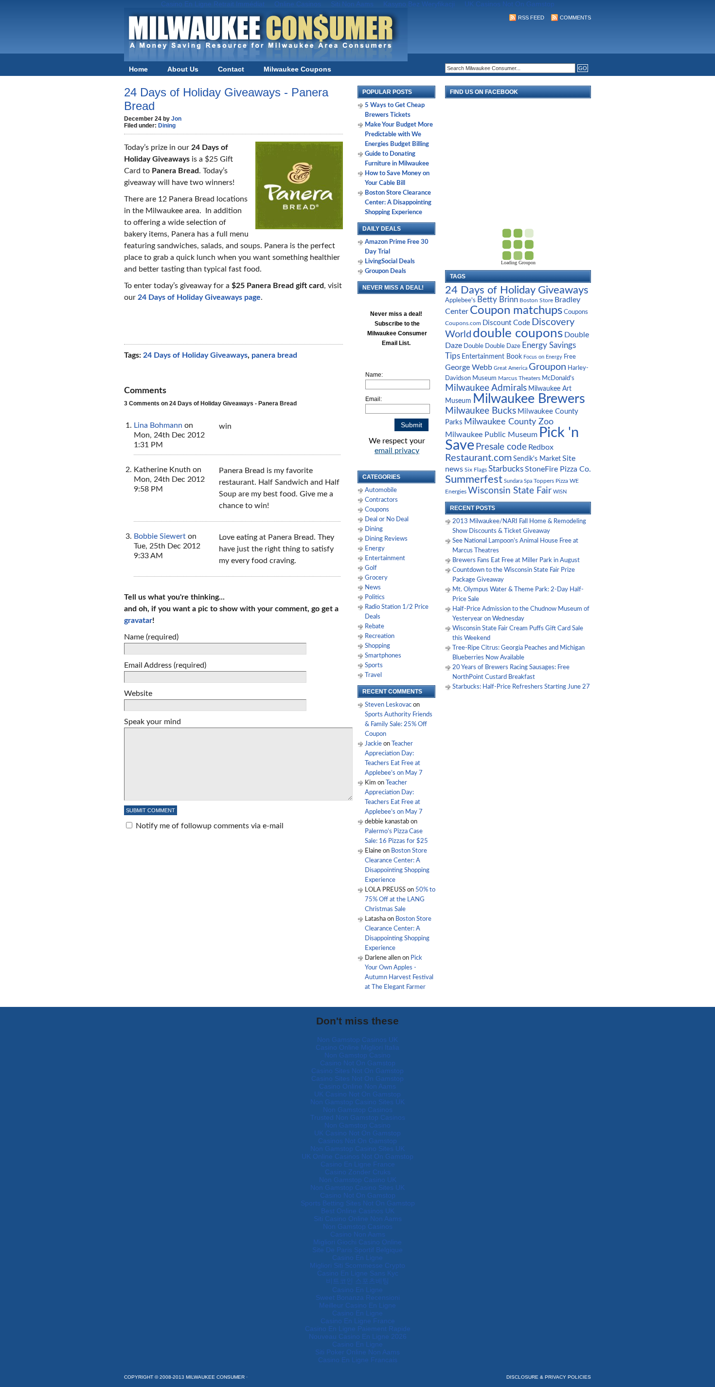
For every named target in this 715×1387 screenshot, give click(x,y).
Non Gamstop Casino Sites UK (357, 1102)
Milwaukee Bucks (480, 411)
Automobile (381, 490)
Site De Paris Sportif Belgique (357, 1250)
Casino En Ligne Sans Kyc (357, 1273)
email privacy (397, 451)
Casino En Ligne (357, 1257)
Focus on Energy (542, 357)
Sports (374, 665)
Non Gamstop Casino (357, 1055)
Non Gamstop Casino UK (357, 1180)
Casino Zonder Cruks (358, 1172)
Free (570, 357)
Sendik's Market (537, 459)
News (373, 587)
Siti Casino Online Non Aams (358, 1219)
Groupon (547, 367)
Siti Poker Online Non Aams (357, 1352)
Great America (510, 368)
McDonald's (558, 378)
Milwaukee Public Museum (491, 434)
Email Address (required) (165, 665)
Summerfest (473, 479)
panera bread (274, 355)
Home (138, 69)
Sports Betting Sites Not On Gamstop (358, 1203)
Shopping (377, 646)
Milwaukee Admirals (486, 388)
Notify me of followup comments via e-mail (210, 826)
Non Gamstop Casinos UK (357, 1039)
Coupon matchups (516, 310)
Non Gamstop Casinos (358, 1109)
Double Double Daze (492, 346)
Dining (167, 125)
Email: (373, 399)
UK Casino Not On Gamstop (357, 1094)
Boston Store (536, 300)
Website (138, 693)
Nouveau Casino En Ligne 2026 (358, 1336)
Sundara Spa (518, 481)
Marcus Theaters (519, 378)
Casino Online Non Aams (357, 1086)
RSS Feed (531, 17)
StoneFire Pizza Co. (558, 469)
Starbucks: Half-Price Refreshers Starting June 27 (521, 687)
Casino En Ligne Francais (357, 1360)
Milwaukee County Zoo (509, 421)
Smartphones (383, 656)
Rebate (374, 626)
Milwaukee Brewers (529, 399)
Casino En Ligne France (358, 1164)
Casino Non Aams (357, 1234)
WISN (560, 491)
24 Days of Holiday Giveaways (195, 355)
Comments (575, 17)
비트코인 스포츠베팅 (357, 1281)
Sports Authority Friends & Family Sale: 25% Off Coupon (398, 724)
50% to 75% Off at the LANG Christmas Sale (400, 899)
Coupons (377, 510)
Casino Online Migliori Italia (357, 1047)
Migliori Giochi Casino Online (357, 1242)
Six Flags (476, 470)
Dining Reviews (386, 539)
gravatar (138, 620)
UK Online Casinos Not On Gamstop (357, 1156)
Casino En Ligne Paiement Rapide (358, 1328)
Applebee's (460, 300)
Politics (375, 597)
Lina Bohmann (158, 425)
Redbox (541, 447)
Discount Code (506, 323)
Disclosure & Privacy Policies (548, 1377)
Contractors (381, 500)
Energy (375, 549)
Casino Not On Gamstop (357, 1063)
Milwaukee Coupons (297, 69)
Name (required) (151, 637)
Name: (374, 374)
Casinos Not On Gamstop (357, 1141)
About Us (182, 69)
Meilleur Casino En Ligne (357, 1305)
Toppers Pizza (551, 481)
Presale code (501, 447)
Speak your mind (152, 722)
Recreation (379, 636)
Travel (373, 675)
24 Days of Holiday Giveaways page (199, 297)
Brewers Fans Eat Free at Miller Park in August (516, 560)
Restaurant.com (478, 458)
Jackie (373, 744)
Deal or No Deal (387, 519)
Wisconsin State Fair (510, 490)
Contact (231, 69)
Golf (371, 568)
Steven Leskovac (388, 705)
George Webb (468, 367)
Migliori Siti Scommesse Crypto (357, 1265)
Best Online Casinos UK (357, 1211)
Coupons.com (463, 323)
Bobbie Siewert (160, 536)
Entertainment (385, 558)
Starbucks (505, 469)
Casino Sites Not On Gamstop (357, 1071)
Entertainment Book (492, 356)
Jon (176, 118)
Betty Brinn (497, 299)
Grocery (376, 578)
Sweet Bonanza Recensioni (358, 1297)
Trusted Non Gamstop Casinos (357, 1117)
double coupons (518, 333)
